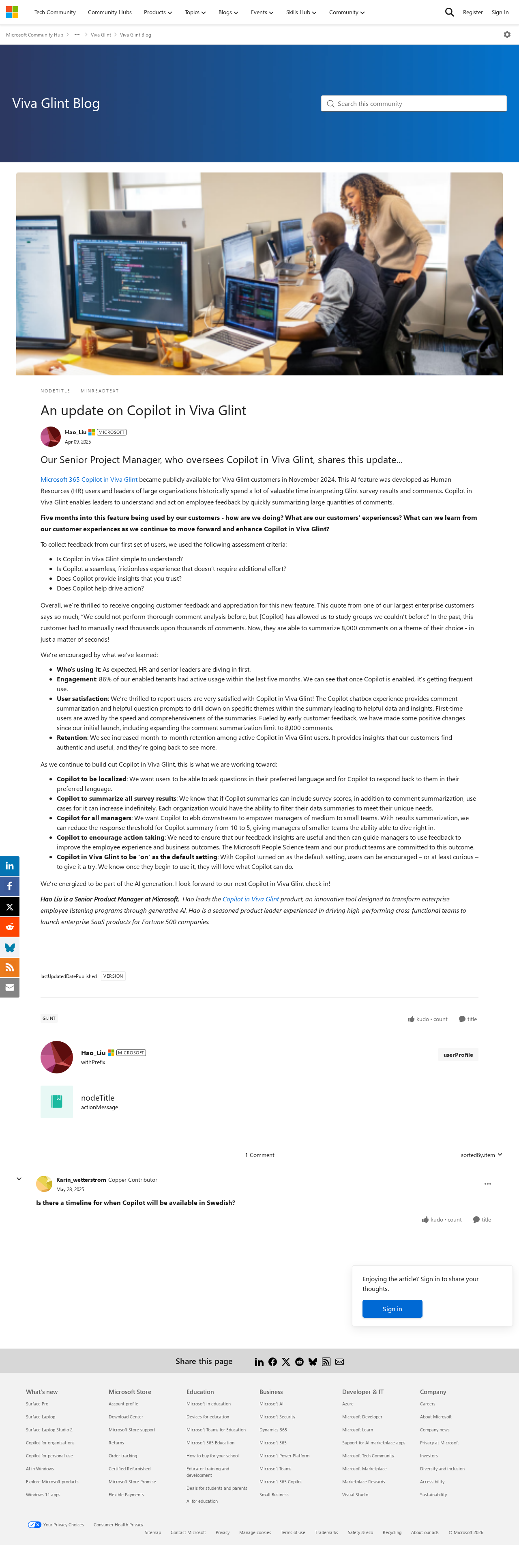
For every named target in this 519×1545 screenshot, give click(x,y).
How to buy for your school (213, 1455)
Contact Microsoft (188, 1532)
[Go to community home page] (12, 12)
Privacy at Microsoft (439, 1442)
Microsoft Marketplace (364, 1468)
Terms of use (293, 1532)
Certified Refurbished (129, 1468)
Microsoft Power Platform (284, 1455)
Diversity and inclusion (442, 1468)
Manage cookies (255, 1532)
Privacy (222, 1532)
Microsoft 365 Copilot (281, 1481)
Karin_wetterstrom (81, 1179)
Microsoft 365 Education (210, 1442)
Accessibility (432, 1481)
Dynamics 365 (273, 1429)
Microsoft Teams (276, 1468)
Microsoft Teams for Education (216, 1429)
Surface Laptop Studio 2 (49, 1429)
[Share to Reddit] (299, 1360)
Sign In (500, 12)
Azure (348, 1404)
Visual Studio (355, 1494)
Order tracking (123, 1455)
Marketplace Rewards (363, 1481)
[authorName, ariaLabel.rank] (51, 437)
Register (473, 12)
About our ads (425, 1532)
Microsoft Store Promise (132, 1481)
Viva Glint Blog (135, 34)
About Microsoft (436, 1417)
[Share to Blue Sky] (313, 1360)
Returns (116, 1442)
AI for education (202, 1501)
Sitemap (153, 1532)
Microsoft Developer (362, 1417)
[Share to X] (286, 1360)
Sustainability (433, 1494)
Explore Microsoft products (52, 1481)
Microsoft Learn (357, 1429)
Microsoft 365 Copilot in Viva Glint (89, 479)
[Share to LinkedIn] (259, 1360)
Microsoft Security (277, 1417)
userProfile (458, 1054)
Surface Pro (37, 1404)
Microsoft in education (209, 1404)
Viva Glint (101, 34)
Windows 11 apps (43, 1494)
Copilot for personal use (49, 1455)
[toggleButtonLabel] (507, 34)
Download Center (126, 1417)
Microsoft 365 (273, 1442)
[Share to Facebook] (272, 1360)
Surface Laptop (40, 1417)
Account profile (123, 1404)
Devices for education (208, 1417)
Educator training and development (208, 1471)
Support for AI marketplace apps (373, 1442)
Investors (429, 1455)
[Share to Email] (339, 1360)
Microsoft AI (271, 1404)
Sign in (392, 1308)
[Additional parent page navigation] (77, 34)
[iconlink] (57, 1102)
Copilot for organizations (50, 1442)
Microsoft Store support (132, 1429)
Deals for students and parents (217, 1488)
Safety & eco (360, 1532)
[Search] (450, 12)
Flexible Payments (126, 1494)
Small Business (274, 1494)
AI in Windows (40, 1468)
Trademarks (326, 1532)
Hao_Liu (75, 432)
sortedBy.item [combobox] (478, 1155)
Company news (435, 1429)
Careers (427, 1404)
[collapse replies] (19, 1179)
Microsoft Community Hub (34, 34)
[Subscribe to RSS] (326, 1360)
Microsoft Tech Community (368, 1455)
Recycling (392, 1532)
